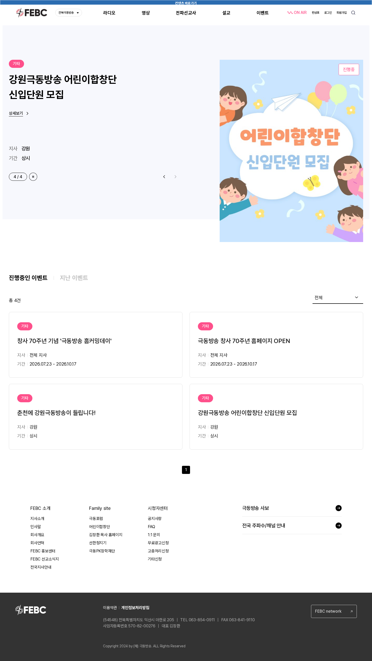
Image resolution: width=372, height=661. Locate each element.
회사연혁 (37, 542)
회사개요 (37, 534)
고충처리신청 (158, 551)
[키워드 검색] (353, 12)
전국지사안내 (40, 567)
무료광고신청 (158, 542)
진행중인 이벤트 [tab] (28, 278)
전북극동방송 (66, 12)
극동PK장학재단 (102, 551)
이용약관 (110, 607)
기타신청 (155, 559)
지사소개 (37, 518)
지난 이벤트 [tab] (74, 278)
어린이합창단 (99, 526)
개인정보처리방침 (135, 607)
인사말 (35, 526)
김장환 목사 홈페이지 (105, 534)
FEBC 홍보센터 (42, 551)
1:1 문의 (154, 534)
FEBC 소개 (40, 508)
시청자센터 (158, 508)
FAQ (151, 526)
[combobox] (338, 298)
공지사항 (155, 518)
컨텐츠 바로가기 (186, 3)
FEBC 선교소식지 (44, 559)
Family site (100, 508)
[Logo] (31, 12)
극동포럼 (96, 518)
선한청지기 (98, 542)
